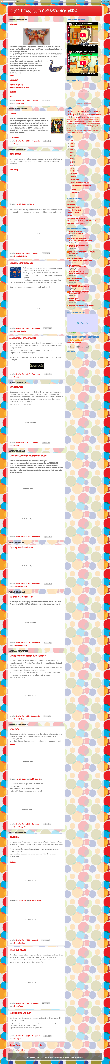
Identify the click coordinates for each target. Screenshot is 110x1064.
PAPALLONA (14, 80)
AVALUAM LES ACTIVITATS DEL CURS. (79, 287)
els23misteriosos (35, 779)
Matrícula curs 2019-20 (76, 233)
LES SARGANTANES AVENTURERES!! (79, 292)
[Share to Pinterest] (49, 100)
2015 (71, 156)
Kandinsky (13, 862)
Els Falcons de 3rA (74, 285)
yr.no (96, 332)
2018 (71, 146)
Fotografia (22, 827)
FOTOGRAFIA (14, 729)
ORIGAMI (13, 24)
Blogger (80, 1057)
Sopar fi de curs (73, 253)
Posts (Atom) (21, 1050)
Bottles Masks (85, 117)
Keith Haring (14, 170)
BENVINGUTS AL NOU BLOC (20, 1013)
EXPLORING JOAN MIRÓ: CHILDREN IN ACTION (28, 455)
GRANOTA (13, 92)
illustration (78, 121)
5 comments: (36, 824)
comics (68, 119)
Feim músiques (73, 299)
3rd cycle (72, 114)
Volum (21, 1006)
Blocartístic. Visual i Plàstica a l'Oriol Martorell (81, 221)
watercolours (96, 130)
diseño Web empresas (87, 103)
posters (85, 126)
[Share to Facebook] (47, 100)
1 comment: (35, 100)
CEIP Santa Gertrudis (75, 232)
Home (42, 1045)
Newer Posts (14, 1045)
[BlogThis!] (44, 100)
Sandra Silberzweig (85, 128)
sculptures (94, 128)
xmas (73, 132)
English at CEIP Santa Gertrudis (78, 245)
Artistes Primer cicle (20, 587)
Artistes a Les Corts (73, 213)
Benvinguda (17, 377)
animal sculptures (85, 114)
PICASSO (13, 113)
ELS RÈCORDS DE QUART (76, 258)
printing (97, 126)
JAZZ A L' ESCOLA (74, 280)
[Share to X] (46, 100)
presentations (21, 204)
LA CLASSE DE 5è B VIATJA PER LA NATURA (82, 252)
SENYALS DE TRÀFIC (74, 294)
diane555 (67, 1057)
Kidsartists (70, 202)
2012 (71, 165)
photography (72, 126)
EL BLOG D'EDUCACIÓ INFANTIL (78, 238)
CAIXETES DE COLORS (16, 85)
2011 (71, 168)
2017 (71, 150)
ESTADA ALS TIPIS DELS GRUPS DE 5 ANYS (80, 240)
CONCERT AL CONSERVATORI (77, 300)
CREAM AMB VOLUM (18, 950)
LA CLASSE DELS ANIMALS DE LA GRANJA (81, 305)
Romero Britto (76, 128)
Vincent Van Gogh (82, 130)
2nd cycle (17, 331)
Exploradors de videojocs (76, 272)
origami (21, 103)
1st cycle (70, 112)
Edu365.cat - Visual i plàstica (76, 224)
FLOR (11, 97)
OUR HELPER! (73, 247)
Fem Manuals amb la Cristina (76, 218)
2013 (71, 162)
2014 (71, 159)
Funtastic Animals (94, 119)
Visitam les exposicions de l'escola (78, 273)
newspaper (77, 123)
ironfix (83, 121)
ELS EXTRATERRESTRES (75, 279)
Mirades (69, 215)
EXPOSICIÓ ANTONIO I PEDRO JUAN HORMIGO (28, 655)
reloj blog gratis (80, 103)
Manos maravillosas (73, 207)
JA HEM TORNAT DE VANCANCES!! (23, 338)
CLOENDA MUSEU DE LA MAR (77, 267)
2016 (71, 153)
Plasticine (79, 126)
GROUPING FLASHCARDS (74, 342)
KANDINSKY (14, 837)
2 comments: (35, 1003)
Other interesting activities (94, 123)
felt (79, 119)
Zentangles (79, 132)
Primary (16, 144)
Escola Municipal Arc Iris (74, 210)
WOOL (68, 132)
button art (92, 117)
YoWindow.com (71, 332)
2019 (71, 143)
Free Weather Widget (82, 323)
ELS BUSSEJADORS (74, 265)
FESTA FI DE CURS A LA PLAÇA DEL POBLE (80, 260)
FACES (74, 119)
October (74, 171)
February (75, 193)
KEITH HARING (15, 154)
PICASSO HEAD (14, 137)
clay (98, 117)
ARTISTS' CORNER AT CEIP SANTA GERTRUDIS (43, 10)
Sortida (21, 719)
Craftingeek (71, 205)
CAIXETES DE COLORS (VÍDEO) (19, 87)
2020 (72, 140)
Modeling (23, 331)
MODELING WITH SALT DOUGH (21, 263)
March (74, 189)
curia (32, 204)
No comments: (36, 141)
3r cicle (16, 103)
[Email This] (42, 100)
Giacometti (70, 121)
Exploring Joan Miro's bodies (21, 547)
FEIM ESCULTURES (16, 387)
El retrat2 (13, 745)
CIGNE (12, 75)
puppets (69, 128)
